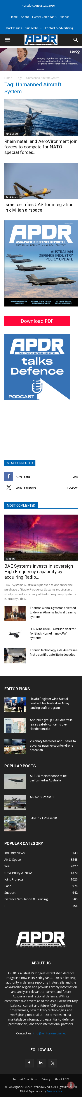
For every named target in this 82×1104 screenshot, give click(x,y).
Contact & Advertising (59, 28)
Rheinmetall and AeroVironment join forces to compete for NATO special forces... (40, 147)
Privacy (46, 1079)
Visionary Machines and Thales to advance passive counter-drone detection (53, 745)
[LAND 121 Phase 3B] (15, 823)
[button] (7, 40)
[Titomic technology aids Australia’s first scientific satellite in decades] (15, 655)
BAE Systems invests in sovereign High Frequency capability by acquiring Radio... (38, 571)
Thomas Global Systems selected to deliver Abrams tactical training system (53, 612)
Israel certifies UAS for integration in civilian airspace (38, 207)
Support (10, 558)
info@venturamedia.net (49, 1033)
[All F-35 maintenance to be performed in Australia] (15, 781)
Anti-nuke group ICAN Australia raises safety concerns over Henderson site (51, 724)
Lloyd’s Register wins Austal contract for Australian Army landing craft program (49, 703)
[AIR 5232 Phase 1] (15, 802)
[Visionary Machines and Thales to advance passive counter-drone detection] (15, 746)
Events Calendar (43, 17)
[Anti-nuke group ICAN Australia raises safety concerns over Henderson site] (15, 725)
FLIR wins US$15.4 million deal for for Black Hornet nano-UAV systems (53, 633)
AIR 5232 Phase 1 (42, 797)
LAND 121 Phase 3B (43, 818)
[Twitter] (53, 1063)
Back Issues (14, 28)
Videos (65, 17)
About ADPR (62, 1079)
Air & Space (12, 133)
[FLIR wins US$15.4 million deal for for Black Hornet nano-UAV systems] (15, 634)
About (25, 17)
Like (75, 476)
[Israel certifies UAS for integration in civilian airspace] (41, 181)
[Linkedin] (41, 1063)
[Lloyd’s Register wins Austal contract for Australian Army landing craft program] (15, 704)
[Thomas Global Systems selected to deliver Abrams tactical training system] (15, 613)
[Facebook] (29, 1063)
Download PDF (37, 321)
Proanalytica (54, 1091)
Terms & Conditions (25, 1079)
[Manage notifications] (70, 1085)
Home (14, 17)
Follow (72, 487)
